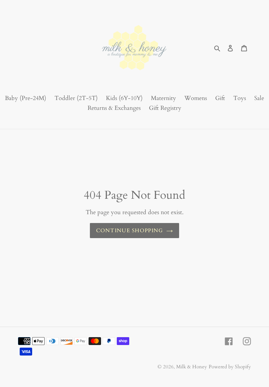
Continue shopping (129, 230)
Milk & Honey (191, 366)
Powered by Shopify (230, 366)
